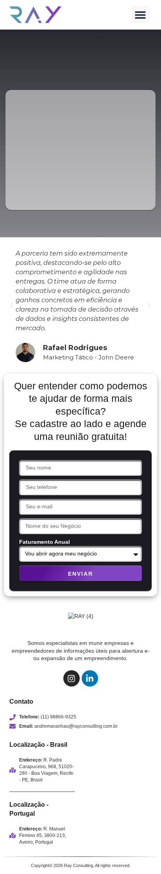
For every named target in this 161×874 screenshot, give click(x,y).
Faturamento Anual (44, 542)
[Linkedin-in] (90, 678)
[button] (140, 14)
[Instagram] (71, 678)
